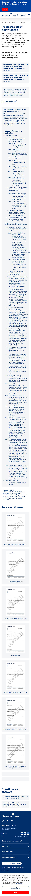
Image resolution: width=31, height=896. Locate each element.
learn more (19, 883)
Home (4, 22)
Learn (5, 9)
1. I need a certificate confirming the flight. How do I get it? (14, 797)
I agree (15, 892)
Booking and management (19, 22)
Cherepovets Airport (9, 857)
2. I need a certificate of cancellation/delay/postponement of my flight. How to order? (14, 804)
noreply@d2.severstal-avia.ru (20, 252)
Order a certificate (9, 101)
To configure (15, 888)
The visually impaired (13, 863)
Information (6, 846)
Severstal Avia (7, 852)
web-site (26, 836)
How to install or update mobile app (9, 828)
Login (23, 15)
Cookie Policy (5, 870)
